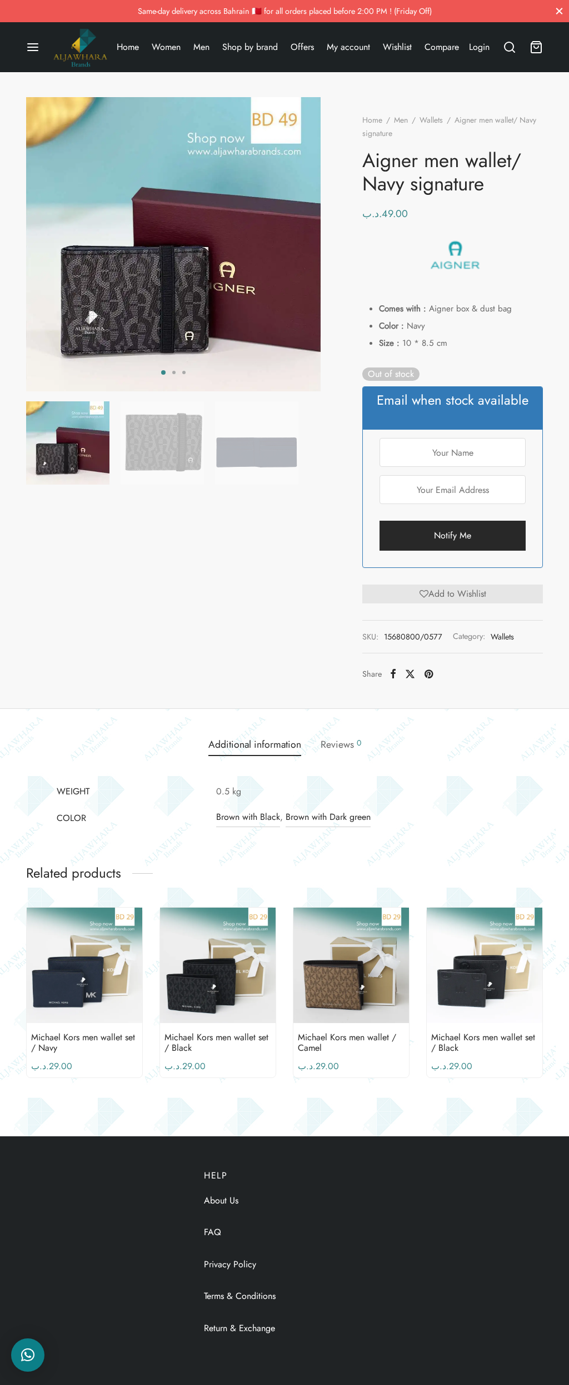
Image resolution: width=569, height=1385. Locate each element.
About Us (221, 1200)
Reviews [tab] (341, 744)
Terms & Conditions (240, 1296)
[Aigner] (455, 254)
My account (348, 47)
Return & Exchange (239, 1328)
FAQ (212, 1232)
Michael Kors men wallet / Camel (347, 1042)
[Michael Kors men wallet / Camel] (351, 965)
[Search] (509, 47)
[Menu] (32, 47)
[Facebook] (393, 673)
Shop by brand (250, 47)
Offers (302, 47)
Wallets (431, 119)
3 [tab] (184, 372)
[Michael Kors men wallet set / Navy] (84, 965)
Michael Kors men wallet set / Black (216, 1042)
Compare (442, 47)
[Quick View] (103, 997)
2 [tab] (174, 372)
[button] (452, 594)
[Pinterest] (428, 673)
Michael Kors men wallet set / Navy (83, 1042)
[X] (410, 673)
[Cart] (536, 47)
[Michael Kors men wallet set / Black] (218, 965)
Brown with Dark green (328, 816)
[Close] (559, 11)
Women (166, 47)
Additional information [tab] (254, 744)
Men (201, 47)
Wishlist (397, 47)
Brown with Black (248, 816)
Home (128, 47)
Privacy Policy (230, 1264)
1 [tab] (163, 372)
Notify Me (452, 535)
